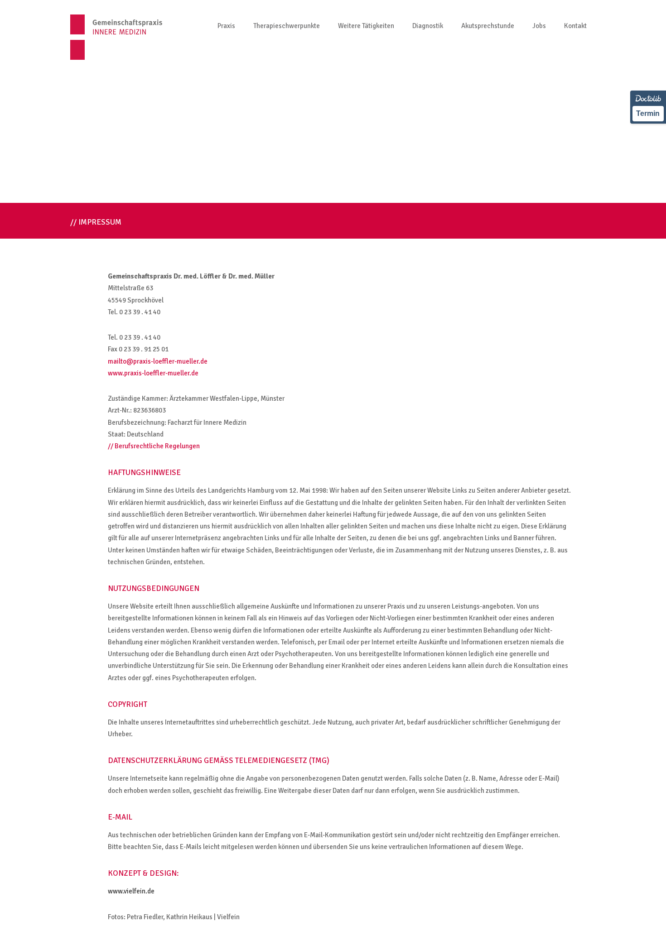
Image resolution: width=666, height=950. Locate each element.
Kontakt (575, 26)
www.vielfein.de (131, 891)
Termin (648, 113)
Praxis (226, 26)
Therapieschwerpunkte (286, 26)
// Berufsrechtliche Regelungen (154, 446)
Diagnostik (427, 26)
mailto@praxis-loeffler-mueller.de (158, 361)
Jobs (539, 26)
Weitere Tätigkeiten (366, 26)
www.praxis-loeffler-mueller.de (153, 373)
